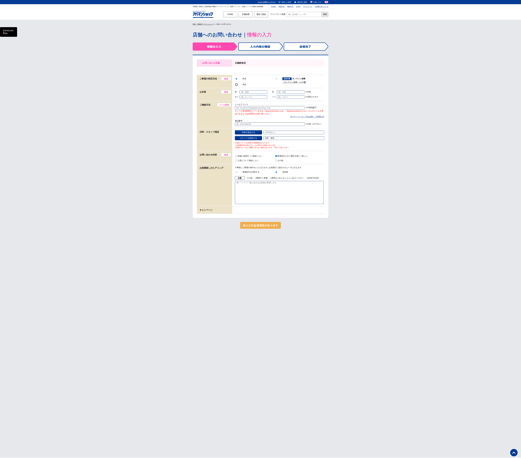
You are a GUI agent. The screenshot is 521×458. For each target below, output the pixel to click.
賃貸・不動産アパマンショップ (203, 24)
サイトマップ (307, 6)
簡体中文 (282, 6)
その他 (280, 160)
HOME (230, 14)
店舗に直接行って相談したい (250, 156)
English (273, 6)
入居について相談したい (248, 160)
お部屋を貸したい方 (321, 6)
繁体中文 (290, 6)
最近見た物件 (302, 2)
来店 (244, 79)
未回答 (285, 172)
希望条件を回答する (251, 172)
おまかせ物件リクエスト (267, 2)
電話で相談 (261, 14)
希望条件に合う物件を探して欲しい (292, 156)
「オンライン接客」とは (292, 82)
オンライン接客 (295, 79)
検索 (325, 14)
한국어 (298, 6)
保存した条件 (286, 2)
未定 (244, 84)
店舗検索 (246, 14)
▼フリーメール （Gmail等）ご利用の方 (307, 117)
